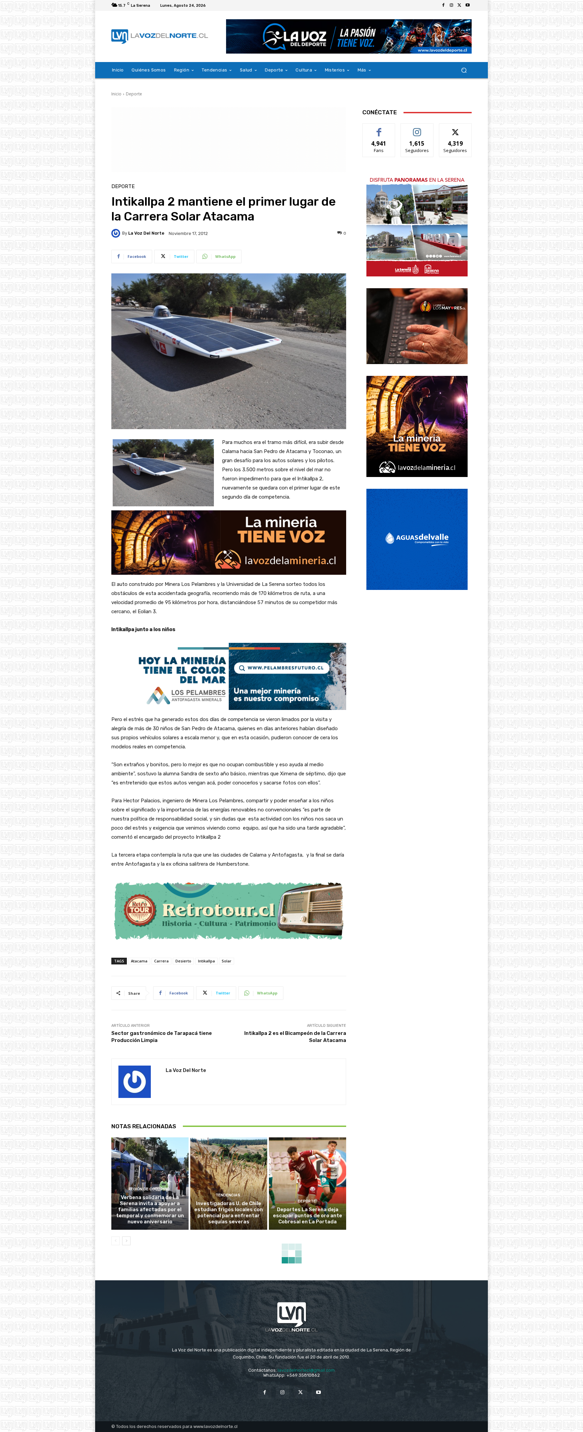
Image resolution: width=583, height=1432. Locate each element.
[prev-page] (115, 1240)
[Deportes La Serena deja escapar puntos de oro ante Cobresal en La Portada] (307, 1183)
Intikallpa (206, 960)
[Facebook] (443, 5)
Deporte (134, 94)
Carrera (161, 960)
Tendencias (228, 1195)
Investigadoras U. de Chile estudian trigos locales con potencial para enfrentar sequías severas (228, 1212)
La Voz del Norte (146, 233)
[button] (464, 70)
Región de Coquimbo (149, 1189)
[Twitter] (459, 5)
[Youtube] (468, 5)
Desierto (183, 960)
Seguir (417, 128)
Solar (226, 960)
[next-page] (126, 1240)
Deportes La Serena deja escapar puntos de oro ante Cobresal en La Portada (307, 1215)
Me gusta (379, 128)
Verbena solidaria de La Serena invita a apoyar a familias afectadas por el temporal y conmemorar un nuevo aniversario (150, 1209)
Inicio (116, 94)
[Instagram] (451, 5)
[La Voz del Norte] (116, 233)
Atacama (139, 960)
